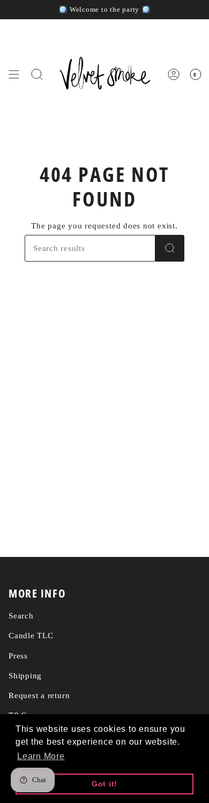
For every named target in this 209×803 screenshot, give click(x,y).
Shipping (25, 675)
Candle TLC (31, 635)
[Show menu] (14, 74)
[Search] (169, 248)
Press (18, 655)
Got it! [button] (104, 783)
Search (21, 615)
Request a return (39, 695)
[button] (37, 74)
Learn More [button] (41, 756)
